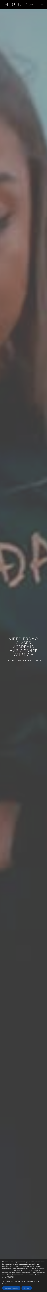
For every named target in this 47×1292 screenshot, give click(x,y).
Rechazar (27, 1288)
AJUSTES (10, 1277)
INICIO (10, 661)
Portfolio (23, 661)
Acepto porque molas (11, 1288)
